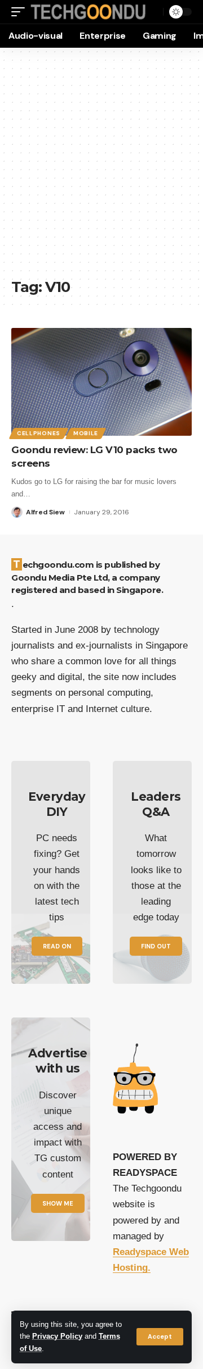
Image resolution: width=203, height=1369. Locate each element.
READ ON (57, 946)
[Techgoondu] (88, 12)
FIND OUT (156, 946)
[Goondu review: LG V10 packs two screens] (101, 382)
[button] (159, 1336)
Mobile (85, 433)
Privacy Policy (57, 1336)
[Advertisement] (101, 168)
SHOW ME (57, 1203)
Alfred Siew (45, 512)
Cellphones (38, 433)
